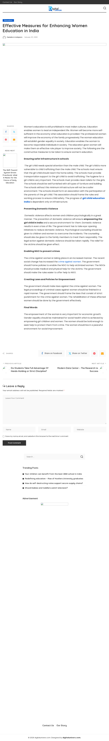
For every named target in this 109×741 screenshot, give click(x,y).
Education (8, 20)
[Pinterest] (6, 139)
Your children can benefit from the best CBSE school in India (53, 474)
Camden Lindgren (14, 37)
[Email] (14, 139)
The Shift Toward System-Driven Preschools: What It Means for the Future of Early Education (10, 176)
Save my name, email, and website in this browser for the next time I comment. (37, 436)
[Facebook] (6, 132)
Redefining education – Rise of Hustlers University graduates (54, 478)
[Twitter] (14, 132)
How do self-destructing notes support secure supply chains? (54, 483)
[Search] (104, 8)
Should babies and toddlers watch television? (46, 488)
